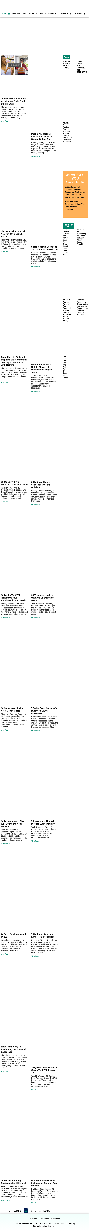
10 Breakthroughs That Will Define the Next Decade (13, 824)
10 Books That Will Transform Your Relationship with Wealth (14, 598)
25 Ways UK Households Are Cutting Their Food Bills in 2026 (13, 101)
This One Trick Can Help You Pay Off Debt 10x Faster (13, 234)
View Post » (5, 121)
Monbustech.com (44, 1226)
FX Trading (78, 14)
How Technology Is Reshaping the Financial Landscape (13, 1049)
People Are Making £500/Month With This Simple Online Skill (42, 136)
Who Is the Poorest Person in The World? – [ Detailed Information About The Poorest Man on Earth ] (67, 310)
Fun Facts (65, 14)
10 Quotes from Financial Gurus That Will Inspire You (44, 1070)
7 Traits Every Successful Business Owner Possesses (44, 711)
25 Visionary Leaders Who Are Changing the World (42, 598)
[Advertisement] (44, 36)
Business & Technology (21, 14)
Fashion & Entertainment (46, 14)
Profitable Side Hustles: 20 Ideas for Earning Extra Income (44, 1183)
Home (5, 14)
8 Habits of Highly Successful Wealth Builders (40, 485)
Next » (46, 1211)
